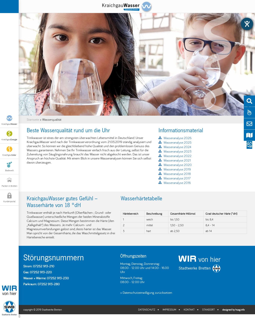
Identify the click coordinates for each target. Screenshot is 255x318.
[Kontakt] (249, 124)
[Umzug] (249, 146)
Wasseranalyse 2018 (177, 174)
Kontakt (189, 309)
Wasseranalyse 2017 (177, 178)
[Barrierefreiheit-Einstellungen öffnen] (247, 24)
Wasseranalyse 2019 (177, 169)
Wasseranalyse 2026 (178, 138)
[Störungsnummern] (249, 112)
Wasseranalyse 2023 (178, 151)
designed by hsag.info (233, 309)
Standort (208, 309)
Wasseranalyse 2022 (178, 156)
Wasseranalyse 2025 (178, 142)
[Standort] (249, 135)
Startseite (33, 119)
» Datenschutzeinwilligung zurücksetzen (146, 292)
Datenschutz (146, 309)
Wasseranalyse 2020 (178, 165)
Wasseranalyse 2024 (177, 147)
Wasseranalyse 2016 (177, 183)
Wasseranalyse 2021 (177, 160)
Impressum (169, 309)
